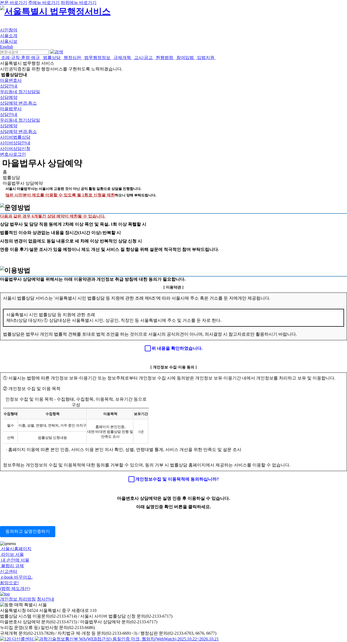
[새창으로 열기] (17, 639)
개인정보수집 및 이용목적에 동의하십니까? (177, 479)
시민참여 (8, 30)
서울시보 (8, 41)
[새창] (127, 639)
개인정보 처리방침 (18, 599)
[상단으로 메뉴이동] (5, 594)
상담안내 (8, 86)
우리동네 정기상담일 (20, 91)
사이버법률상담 (15, 137)
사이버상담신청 (15, 148)
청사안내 (45, 599)
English (6, 46)
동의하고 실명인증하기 (27, 531)
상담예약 (8, 97)
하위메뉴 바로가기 (79, 2)
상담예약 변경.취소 (18, 103)
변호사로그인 (13, 154)
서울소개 (8, 35)
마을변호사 (11, 80)
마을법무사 (11, 108)
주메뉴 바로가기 (44, 2)
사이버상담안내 (15, 143)
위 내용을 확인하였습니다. (177, 348)
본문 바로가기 (13, 2)
